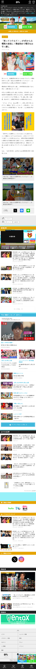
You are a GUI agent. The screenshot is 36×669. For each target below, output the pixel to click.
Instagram (21, 559)
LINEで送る (28, 210)
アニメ (20, 642)
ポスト (15, 210)
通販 (2, 650)
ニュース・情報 (23, 634)
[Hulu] (25, 27)
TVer (10, 74)
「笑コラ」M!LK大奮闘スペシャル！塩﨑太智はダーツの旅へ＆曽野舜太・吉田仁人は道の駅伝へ (24, 465)
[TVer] (10, 27)
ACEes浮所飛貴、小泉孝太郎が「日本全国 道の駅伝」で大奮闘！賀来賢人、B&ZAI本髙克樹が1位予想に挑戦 (24, 446)
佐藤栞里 (16, 222)
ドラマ (2, 634)
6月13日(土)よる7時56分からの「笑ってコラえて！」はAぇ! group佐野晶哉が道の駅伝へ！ (24, 475)
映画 (20, 638)
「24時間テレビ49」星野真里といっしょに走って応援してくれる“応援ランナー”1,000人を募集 (24, 484)
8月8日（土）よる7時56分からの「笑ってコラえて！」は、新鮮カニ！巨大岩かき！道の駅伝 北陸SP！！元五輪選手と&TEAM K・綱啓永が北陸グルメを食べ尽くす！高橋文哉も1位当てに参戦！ (24, 456)
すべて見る (17, 309)
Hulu (26, 74)
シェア (22, 210)
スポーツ (3, 642)
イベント (21, 646)
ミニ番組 (3, 646)
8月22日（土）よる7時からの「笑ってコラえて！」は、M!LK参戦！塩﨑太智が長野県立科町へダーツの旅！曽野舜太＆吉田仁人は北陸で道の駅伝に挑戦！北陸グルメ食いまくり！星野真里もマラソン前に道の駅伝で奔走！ (24, 437)
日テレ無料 (25, 508)
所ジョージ (8, 222)
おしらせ (5, 36)
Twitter (15, 559)
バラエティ (8, 218)
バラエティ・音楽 (5, 638)
